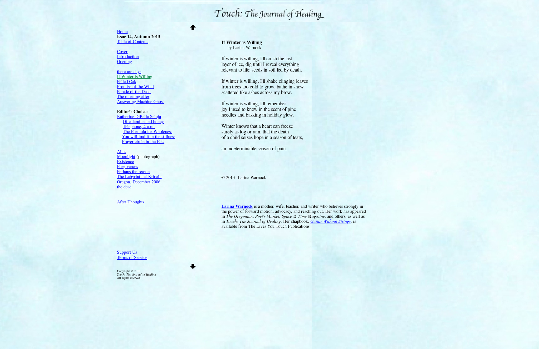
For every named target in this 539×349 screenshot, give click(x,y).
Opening (124, 61)
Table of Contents (132, 41)
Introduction (128, 56)
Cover (122, 51)
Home (122, 31)
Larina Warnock (237, 206)
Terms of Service (132, 257)
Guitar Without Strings (330, 221)
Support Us (127, 252)
